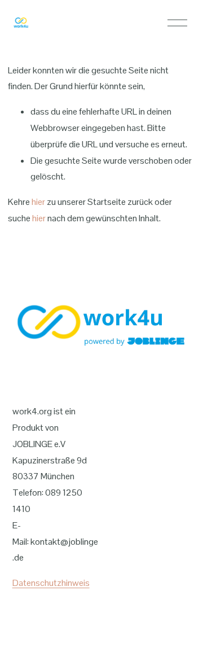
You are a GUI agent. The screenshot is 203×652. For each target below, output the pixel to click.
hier (38, 202)
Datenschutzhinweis (51, 583)
